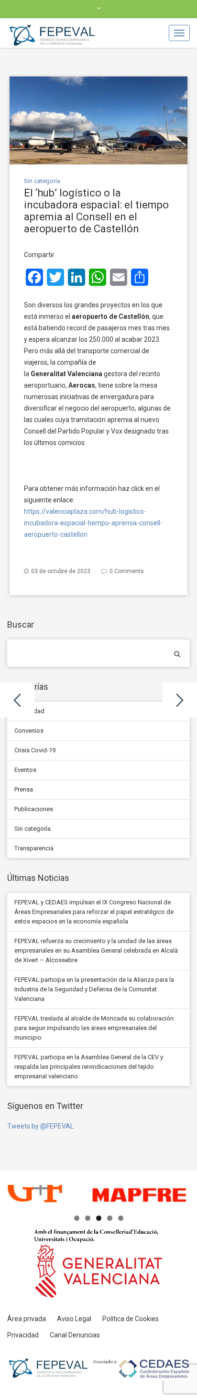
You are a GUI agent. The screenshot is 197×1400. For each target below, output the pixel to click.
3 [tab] (98, 1218)
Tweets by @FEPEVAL (40, 1126)
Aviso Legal (74, 1319)
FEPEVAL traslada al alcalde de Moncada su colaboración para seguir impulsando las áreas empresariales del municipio (94, 1028)
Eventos (25, 769)
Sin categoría (42, 180)
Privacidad (23, 1335)
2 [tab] (87, 1218)
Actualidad (29, 711)
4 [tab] (109, 1218)
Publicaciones (33, 809)
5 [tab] (120, 1218)
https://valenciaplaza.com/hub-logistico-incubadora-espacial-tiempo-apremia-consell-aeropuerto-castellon (93, 523)
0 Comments (126, 571)
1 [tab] (76, 1218)
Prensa (23, 789)
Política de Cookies (130, 1319)
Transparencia (34, 848)
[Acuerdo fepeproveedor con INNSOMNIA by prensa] (17, 700)
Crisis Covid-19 (34, 750)
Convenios (29, 730)
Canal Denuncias (75, 1335)
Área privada (26, 1319)
